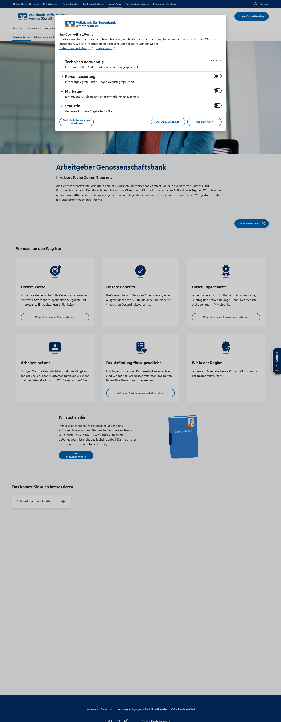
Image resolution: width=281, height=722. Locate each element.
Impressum (104, 48)
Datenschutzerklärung (74, 48)
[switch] (218, 76)
